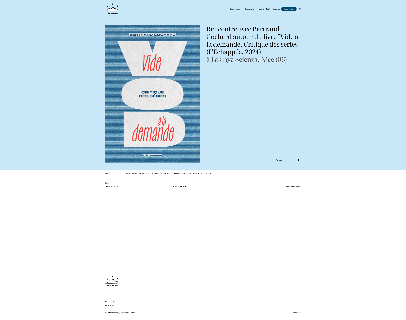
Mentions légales (112, 301)
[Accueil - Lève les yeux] (112, 9)
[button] (152, 94)
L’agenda (276, 9)
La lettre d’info (264, 9)
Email (295, 312)
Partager (279, 160)
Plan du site (109, 305)
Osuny (132, 312)
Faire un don (289, 9)
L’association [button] (235, 9)
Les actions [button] (249, 9)
